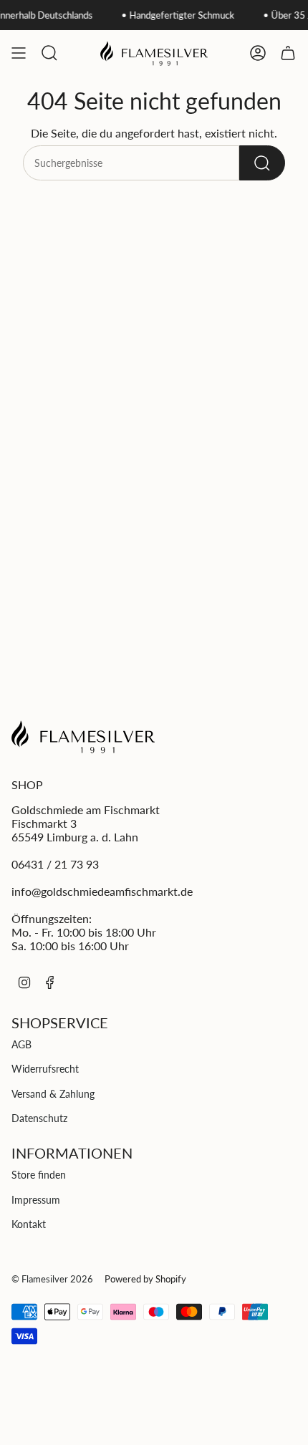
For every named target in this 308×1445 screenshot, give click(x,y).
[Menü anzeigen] (18, 53)
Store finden (38, 1175)
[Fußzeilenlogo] (83, 736)
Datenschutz (39, 1118)
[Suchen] (262, 162)
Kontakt (28, 1224)
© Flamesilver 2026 (52, 1279)
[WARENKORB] (288, 53)
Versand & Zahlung (53, 1094)
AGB (21, 1044)
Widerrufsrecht (45, 1069)
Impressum (35, 1200)
